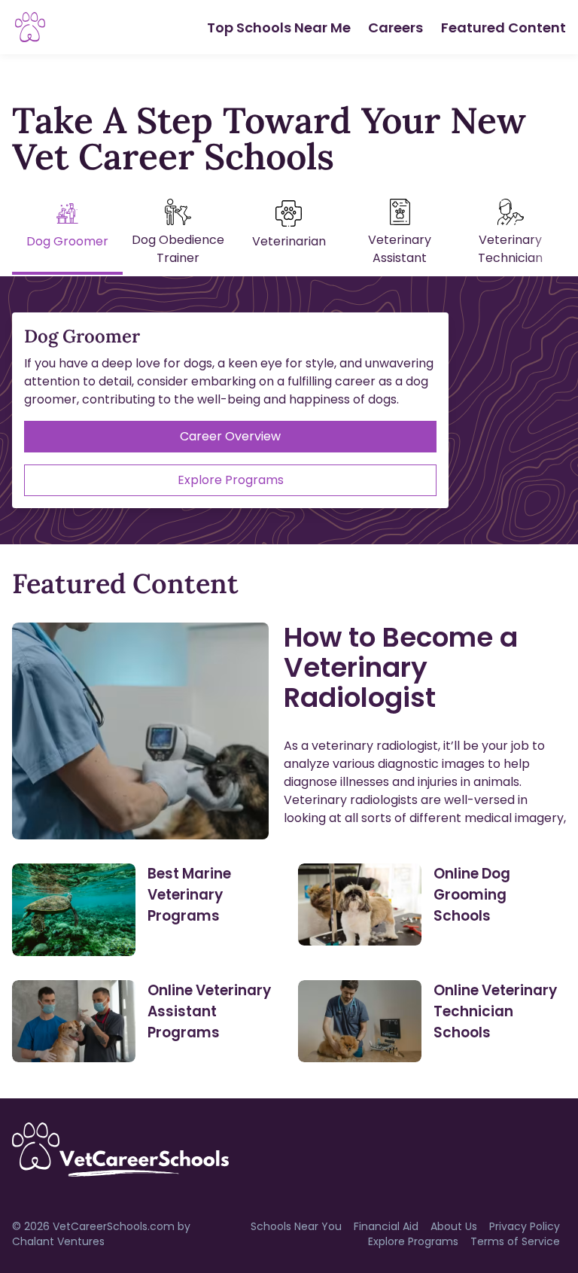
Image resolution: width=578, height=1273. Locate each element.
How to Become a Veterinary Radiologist (401, 667)
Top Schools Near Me (279, 27)
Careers (395, 27)
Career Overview (230, 436)
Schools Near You (296, 1226)
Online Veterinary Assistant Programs (209, 1011)
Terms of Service (515, 1241)
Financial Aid (386, 1226)
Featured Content (503, 27)
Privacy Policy (524, 1226)
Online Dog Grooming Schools (472, 894)
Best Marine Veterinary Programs (189, 894)
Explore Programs (231, 480)
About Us (453, 1226)
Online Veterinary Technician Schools (495, 1011)
